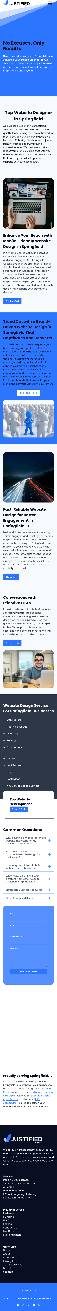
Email (13, 925)
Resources (9, 1257)
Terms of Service (12, 1264)
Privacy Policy (11, 1261)
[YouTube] (33, 1305)
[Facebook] (18, 1305)
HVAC (6, 1220)
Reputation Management (17, 1197)
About (6, 1254)
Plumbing (8, 1216)
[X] (39, 1305)
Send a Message (28, 971)
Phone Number (17, 937)
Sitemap (8, 1271)
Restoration (9, 1213)
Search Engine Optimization (19, 1183)
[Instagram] (23, 1305)
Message (14, 948)
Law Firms (8, 1231)
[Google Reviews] (28, 1305)
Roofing (7, 1224)
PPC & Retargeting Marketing (19, 1194)
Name (13, 914)
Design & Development (16, 1179)
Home (6, 1250)
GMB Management (14, 1190)
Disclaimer (9, 1268)
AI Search (8, 1187)
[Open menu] (50, 3)
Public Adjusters (12, 1234)
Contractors (10, 1227)
